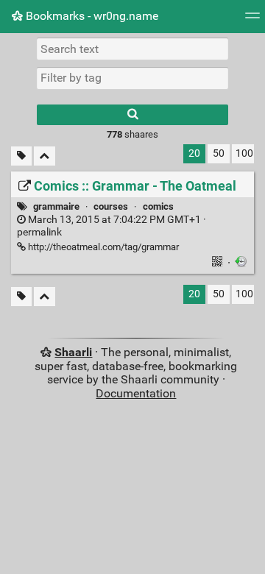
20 (194, 153)
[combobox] (132, 78)
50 (219, 153)
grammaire (56, 206)
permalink (111, 225)
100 (244, 153)
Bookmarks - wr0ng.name (90, 16)
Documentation (136, 393)
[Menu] (252, 20)
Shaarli (73, 352)
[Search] (132, 114)
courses (110, 206)
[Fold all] (44, 156)
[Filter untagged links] (21, 156)
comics (158, 206)
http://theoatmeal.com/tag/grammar (102, 246)
